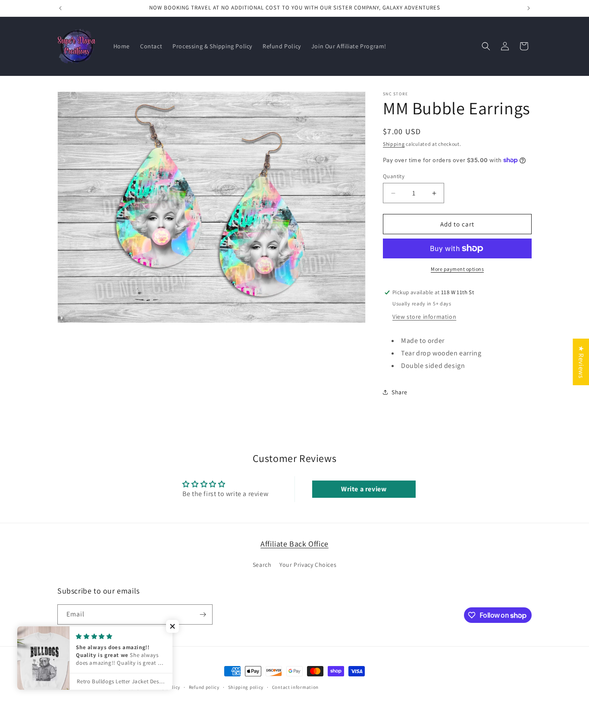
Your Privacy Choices (307, 565)
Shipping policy (246, 687)
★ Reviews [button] (581, 361)
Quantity (393, 176)
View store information (424, 317)
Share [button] (399, 392)
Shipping (394, 144)
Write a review (363, 488)
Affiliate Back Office (294, 544)
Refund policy (204, 687)
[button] (485, 46)
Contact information (295, 687)
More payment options (457, 269)
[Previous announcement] (60, 8)
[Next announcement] (528, 8)
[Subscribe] (202, 614)
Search (262, 565)
